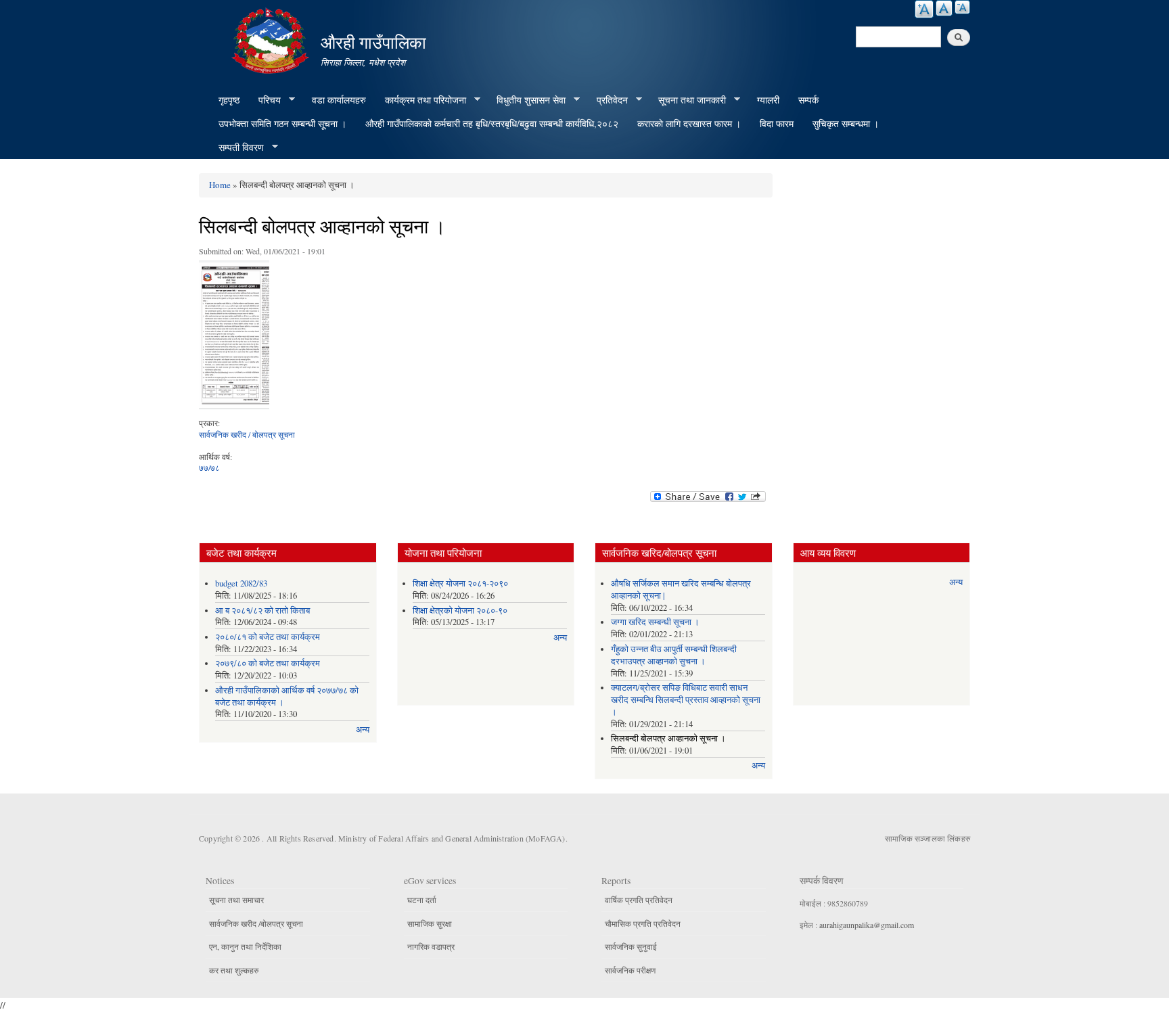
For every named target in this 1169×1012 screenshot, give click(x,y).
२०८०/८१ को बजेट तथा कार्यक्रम (267, 637)
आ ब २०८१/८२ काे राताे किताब (262, 610)
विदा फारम (777, 123)
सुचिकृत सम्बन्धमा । (845, 123)
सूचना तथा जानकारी (687, 100)
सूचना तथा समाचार (236, 899)
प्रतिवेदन (607, 100)
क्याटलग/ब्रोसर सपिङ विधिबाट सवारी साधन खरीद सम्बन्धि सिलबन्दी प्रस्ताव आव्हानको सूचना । (685, 700)
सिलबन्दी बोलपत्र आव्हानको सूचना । (668, 738)
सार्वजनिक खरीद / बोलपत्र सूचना (247, 434)
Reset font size (944, 8)
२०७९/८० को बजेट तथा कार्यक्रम (267, 663)
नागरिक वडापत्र (431, 946)
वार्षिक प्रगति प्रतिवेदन (638, 899)
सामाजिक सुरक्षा (429, 923)
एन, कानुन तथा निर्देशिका (245, 946)
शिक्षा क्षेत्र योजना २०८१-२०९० (460, 583)
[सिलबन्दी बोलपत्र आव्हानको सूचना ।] (234, 337)
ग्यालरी (768, 99)
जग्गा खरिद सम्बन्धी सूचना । (655, 622)
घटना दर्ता (421, 899)
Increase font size (924, 9)
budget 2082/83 (241, 583)
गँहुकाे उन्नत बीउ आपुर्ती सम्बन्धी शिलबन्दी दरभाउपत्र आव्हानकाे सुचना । (674, 655)
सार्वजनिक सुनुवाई (631, 946)
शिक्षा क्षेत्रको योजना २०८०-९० (460, 610)
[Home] (272, 38)
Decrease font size (962, 7)
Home (220, 185)
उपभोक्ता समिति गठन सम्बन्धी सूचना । (282, 123)
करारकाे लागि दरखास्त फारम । (689, 123)
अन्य (362, 729)
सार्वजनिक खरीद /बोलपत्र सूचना (256, 923)
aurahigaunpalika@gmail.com (866, 924)
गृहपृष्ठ (229, 99)
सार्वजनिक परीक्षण (630, 970)
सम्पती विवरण (236, 147)
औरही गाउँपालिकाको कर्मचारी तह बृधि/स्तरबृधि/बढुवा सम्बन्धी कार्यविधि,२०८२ (491, 123)
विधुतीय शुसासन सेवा (526, 100)
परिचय (265, 100)
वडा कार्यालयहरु (339, 99)
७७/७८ (209, 467)
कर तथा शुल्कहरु (233, 970)
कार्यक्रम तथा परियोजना (420, 100)
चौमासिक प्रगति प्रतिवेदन (643, 923)
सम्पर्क (808, 99)
